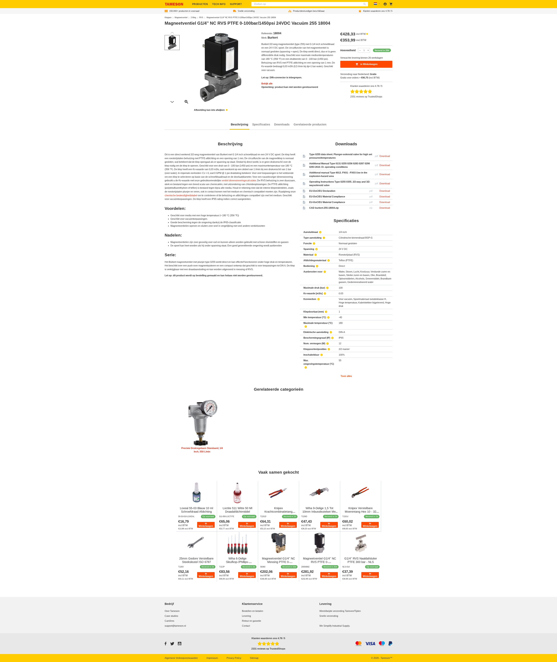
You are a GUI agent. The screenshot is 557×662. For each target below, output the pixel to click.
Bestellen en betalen (252, 611)
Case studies (171, 616)
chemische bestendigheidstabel (181, 195)
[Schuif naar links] (172, 102)
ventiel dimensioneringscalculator (239, 180)
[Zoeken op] (365, 4)
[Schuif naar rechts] (172, 33)
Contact (246, 626)
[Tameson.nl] (174, 4)
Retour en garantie (251, 621)
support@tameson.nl (175, 626)
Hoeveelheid (348, 50)
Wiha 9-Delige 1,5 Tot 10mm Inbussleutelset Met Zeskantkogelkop (319, 512)
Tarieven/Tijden (353, 611)
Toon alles (346, 376)
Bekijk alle (267, 83)
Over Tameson (172, 611)
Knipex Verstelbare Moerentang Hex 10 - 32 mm (360, 512)
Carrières (169, 621)
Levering (246, 616)
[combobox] (309, 4)
